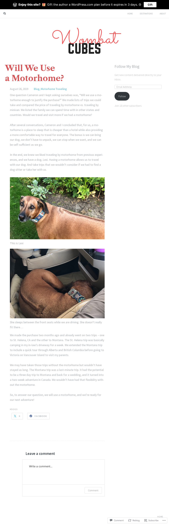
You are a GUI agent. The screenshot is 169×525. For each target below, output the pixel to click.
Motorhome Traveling (54, 89)
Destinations (146, 13)
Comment (93, 490)
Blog (36, 89)
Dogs (14, 409)
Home (130, 13)
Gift (150, 4)
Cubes (84, 41)
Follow (122, 96)
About (163, 13)
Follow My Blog (127, 66)
